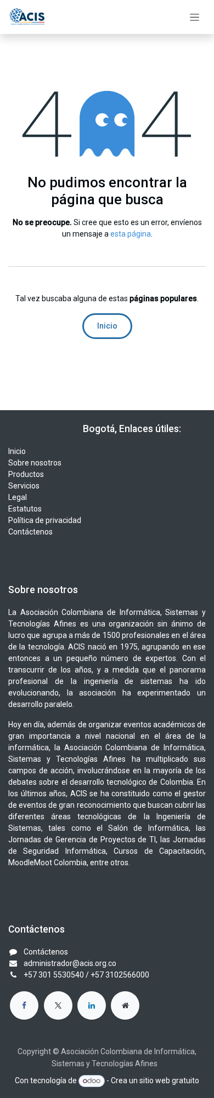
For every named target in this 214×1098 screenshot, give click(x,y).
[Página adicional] (125, 1005)
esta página (130, 233)
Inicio (107, 325)
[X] (58, 1005)
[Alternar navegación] (194, 16)
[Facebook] (24, 1005)
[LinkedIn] (91, 1005)
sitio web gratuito (169, 1080)
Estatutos (25, 508)
